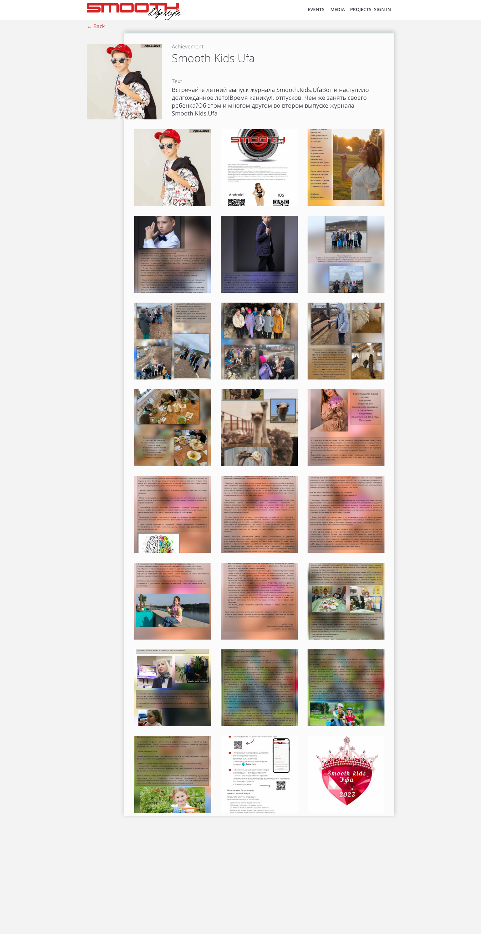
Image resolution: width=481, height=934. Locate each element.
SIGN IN (382, 10)
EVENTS (316, 10)
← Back (96, 26)
